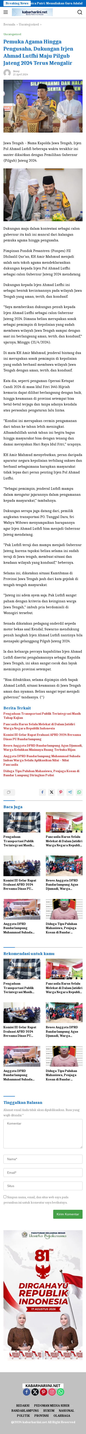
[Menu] (6, 12)
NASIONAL (66, 1411)
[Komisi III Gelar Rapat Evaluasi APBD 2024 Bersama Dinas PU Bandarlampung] (21, 866)
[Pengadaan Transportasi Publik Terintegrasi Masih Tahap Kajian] (21, 822)
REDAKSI (23, 1406)
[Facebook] (26, 1392)
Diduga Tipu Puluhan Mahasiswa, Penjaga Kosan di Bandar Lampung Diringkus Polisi (41, 773)
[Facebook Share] (42, 792)
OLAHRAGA (61, 1416)
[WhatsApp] (60, 1392)
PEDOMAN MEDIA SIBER (51, 1406)
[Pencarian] (80, 12)
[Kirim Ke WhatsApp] (79, 792)
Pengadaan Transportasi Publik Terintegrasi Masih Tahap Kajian (42, 716)
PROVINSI (41, 1416)
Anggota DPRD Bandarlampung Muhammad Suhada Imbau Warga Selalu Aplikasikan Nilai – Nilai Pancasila (41, 760)
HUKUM (48, 1411)
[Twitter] (35, 1392)
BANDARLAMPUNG (25, 1411)
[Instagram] (52, 1392)
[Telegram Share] (70, 792)
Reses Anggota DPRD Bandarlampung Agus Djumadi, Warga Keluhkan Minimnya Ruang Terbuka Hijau (43, 748)
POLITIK (23, 1416)
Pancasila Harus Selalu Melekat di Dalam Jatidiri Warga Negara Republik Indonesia (39, 726)
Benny (16, 71)
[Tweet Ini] (51, 792)
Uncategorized (12, 34)
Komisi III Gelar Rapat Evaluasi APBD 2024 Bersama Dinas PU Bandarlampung (42, 737)
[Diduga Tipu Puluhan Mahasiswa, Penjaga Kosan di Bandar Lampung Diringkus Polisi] (64, 909)
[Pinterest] (43, 1392)
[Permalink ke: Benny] (7, 72)
